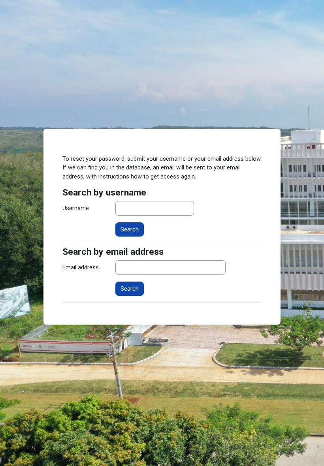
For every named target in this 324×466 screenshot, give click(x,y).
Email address (80, 267)
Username (75, 208)
